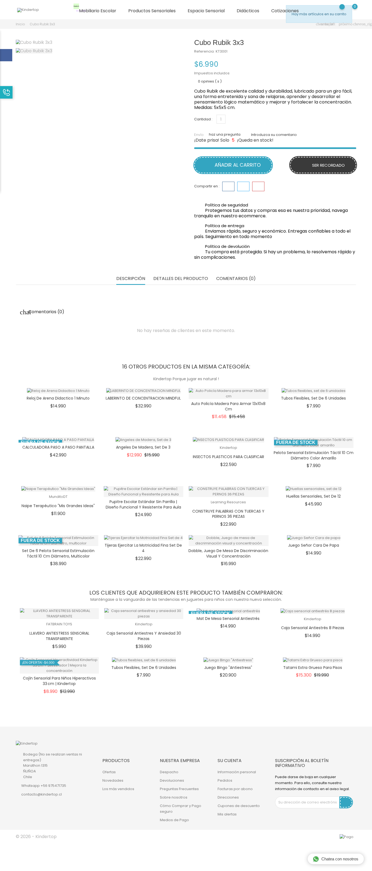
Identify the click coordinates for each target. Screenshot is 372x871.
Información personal (237, 772)
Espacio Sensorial (208, 11)
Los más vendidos (118, 788)
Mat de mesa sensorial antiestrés (228, 618)
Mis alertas (227, 814)
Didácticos (250, 11)
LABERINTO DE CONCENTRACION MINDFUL (143, 398)
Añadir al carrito (237, 165)
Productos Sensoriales (154, 11)
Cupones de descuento (239, 805)
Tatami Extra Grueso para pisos (312, 667)
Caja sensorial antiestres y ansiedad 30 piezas (143, 636)
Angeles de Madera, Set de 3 (143, 447)
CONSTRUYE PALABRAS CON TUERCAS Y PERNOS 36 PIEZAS (228, 513)
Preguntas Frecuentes (179, 788)
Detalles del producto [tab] (180, 279)
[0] (288, 32)
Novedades (112, 780)
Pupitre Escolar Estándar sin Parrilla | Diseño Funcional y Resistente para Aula (143, 504)
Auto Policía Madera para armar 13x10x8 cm (228, 406)
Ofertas (109, 772)
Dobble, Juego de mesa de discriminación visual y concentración (228, 553)
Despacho (169, 772)
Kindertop (228, 447)
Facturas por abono (235, 788)
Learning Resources (228, 502)
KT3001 (221, 51)
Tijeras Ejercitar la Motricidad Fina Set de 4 (143, 548)
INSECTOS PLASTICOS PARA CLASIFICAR (228, 456)
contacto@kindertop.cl (41, 794)
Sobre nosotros (173, 797)
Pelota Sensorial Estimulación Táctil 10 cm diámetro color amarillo (313, 455)
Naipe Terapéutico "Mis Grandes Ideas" (58, 505)
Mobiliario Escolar (97, 9)
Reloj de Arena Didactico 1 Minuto (58, 398)
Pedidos (225, 780)
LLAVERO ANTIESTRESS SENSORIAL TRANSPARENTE (59, 636)
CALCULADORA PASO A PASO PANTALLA (58, 447)
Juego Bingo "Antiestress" (228, 667)
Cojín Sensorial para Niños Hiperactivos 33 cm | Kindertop (59, 680)
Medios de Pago (174, 820)
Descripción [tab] (130, 279)
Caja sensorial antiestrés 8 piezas (312, 628)
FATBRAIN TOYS (59, 624)
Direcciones (228, 797)
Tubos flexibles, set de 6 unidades (313, 398)
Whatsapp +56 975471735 (43, 785)
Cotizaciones (285, 11)
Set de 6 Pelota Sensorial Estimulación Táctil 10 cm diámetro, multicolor (58, 553)
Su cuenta (230, 760)
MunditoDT (58, 496)
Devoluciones (172, 780)
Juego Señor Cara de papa (313, 545)
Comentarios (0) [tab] (236, 279)
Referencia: (204, 51)
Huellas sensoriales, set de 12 (313, 496)
